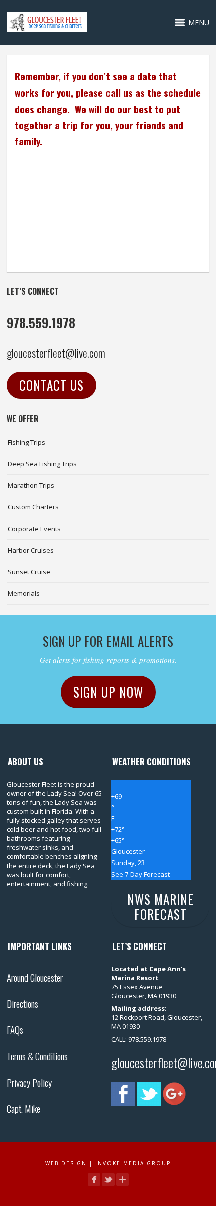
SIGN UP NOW (108, 691)
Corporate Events (34, 528)
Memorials (24, 593)
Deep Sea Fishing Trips (42, 463)
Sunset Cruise (29, 571)
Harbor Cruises (31, 550)
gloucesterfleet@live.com (56, 352)
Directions (22, 1003)
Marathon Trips (31, 485)
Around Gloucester (35, 977)
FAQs (15, 1029)
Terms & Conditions (37, 1056)
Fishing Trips (26, 442)
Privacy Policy (29, 1082)
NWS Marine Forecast (160, 906)
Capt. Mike (23, 1108)
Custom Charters (33, 506)
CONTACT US (51, 385)
